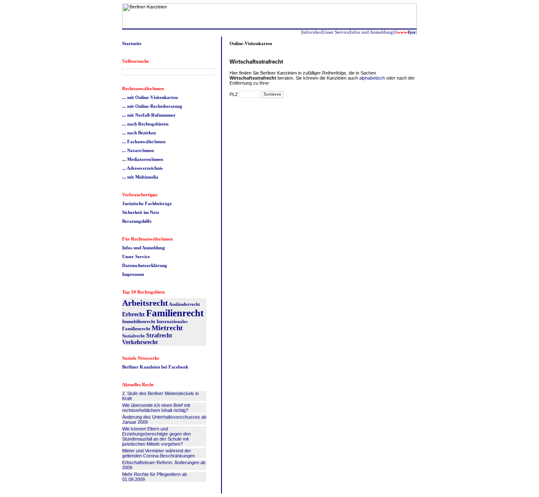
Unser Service (136, 256)
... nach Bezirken (139, 132)
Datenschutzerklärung (144, 265)
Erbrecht (133, 314)
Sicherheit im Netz (140, 212)
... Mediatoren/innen (142, 159)
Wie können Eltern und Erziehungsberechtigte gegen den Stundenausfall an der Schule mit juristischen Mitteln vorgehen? (156, 436)
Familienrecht (175, 313)
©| (405, 32)
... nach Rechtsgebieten (145, 123)
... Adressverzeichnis (142, 168)
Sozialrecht (133, 335)
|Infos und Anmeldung (371, 32)
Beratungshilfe (137, 221)
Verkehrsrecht (140, 342)
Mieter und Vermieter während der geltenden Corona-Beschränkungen (158, 453)
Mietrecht (167, 328)
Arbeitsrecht (145, 302)
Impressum (133, 274)
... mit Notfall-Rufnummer (149, 115)
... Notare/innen (138, 150)
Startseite (131, 43)
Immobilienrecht (138, 321)
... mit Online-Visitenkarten (150, 97)
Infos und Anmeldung (143, 247)
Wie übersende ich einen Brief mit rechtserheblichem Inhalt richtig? (156, 408)
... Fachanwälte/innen (143, 141)
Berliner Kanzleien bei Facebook (155, 366)
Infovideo (311, 32)
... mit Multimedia (140, 176)
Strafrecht (159, 335)
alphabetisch (372, 77)
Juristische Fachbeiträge (147, 203)
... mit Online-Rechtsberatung (152, 106)
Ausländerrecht (184, 304)
